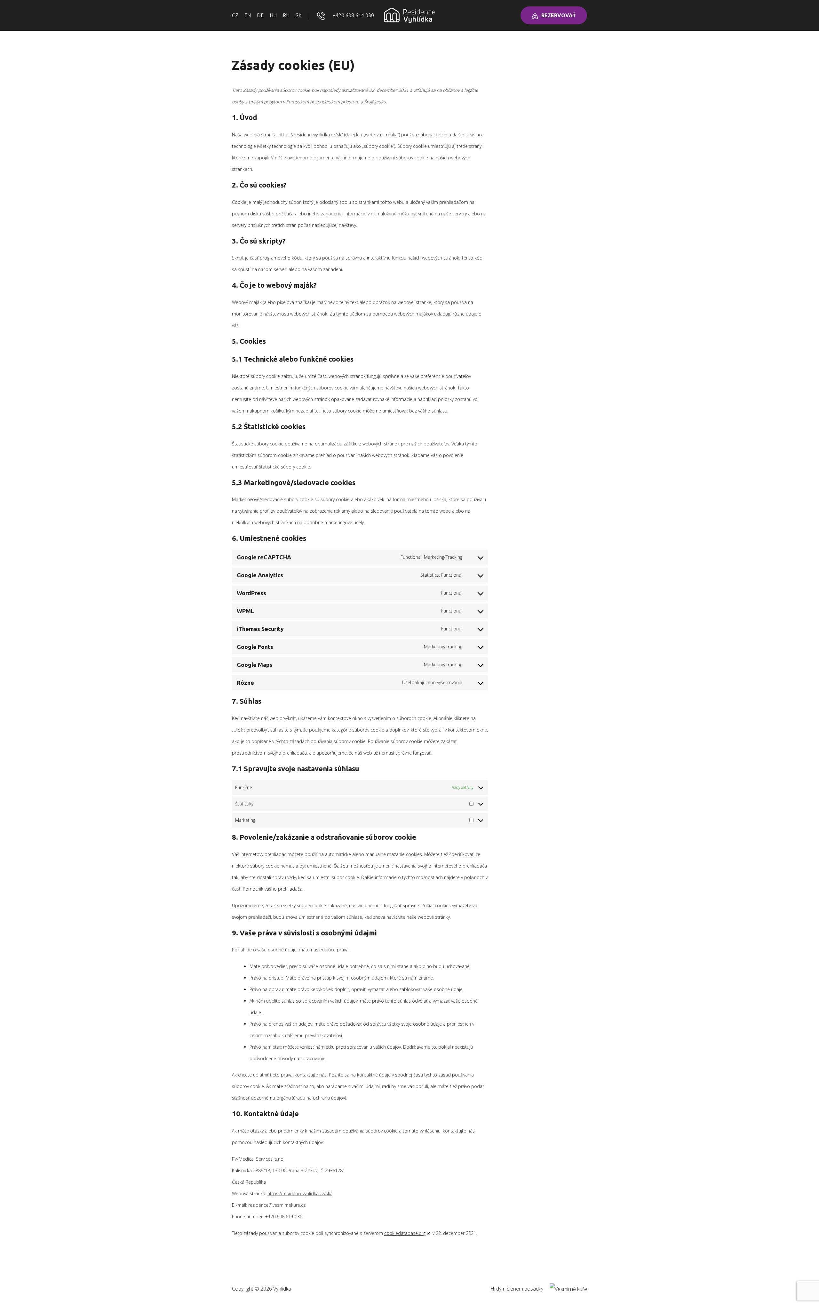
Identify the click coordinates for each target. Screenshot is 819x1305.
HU (273, 15)
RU (286, 15)
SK (299, 15)
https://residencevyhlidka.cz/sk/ (311, 135)
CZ (235, 15)
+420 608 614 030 (353, 15)
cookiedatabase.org (404, 1233)
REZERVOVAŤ (558, 15)
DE (260, 15)
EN (247, 15)
